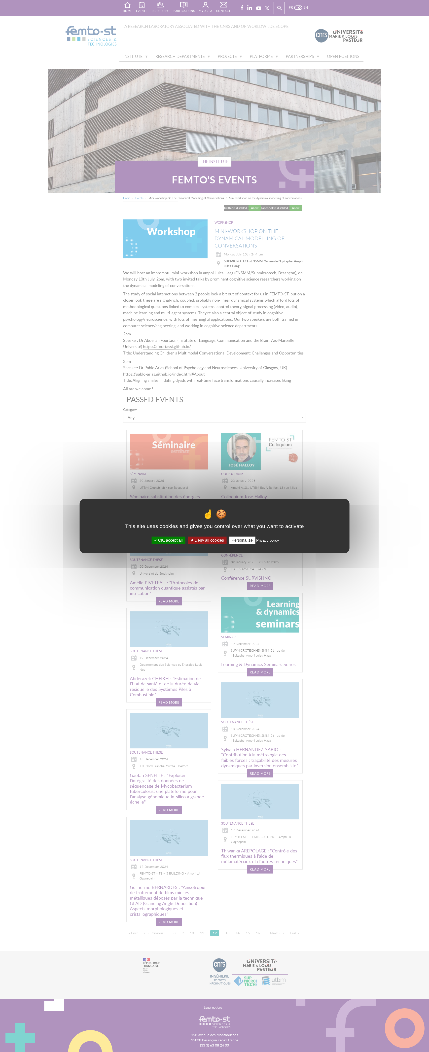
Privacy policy (267, 540)
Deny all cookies (209, 540)
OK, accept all (170, 540)
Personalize (242, 540)
